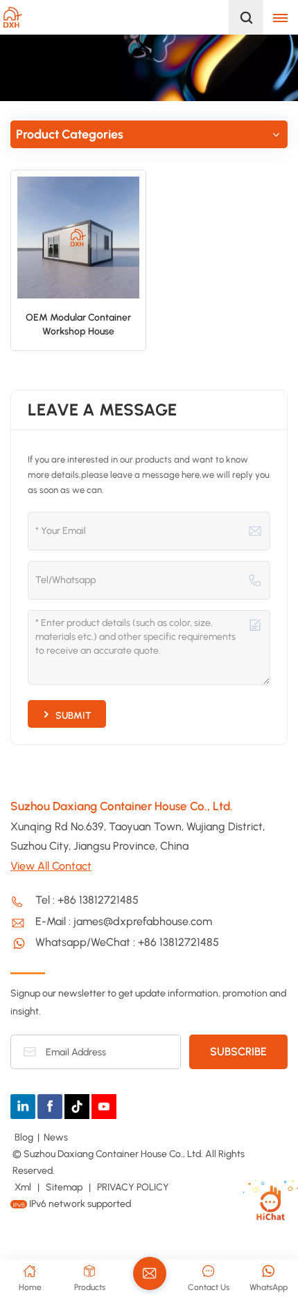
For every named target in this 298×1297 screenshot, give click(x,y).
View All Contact (50, 866)
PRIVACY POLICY (133, 1187)
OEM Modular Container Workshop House (78, 324)
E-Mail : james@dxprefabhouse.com (123, 921)
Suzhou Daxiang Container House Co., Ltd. (121, 806)
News (56, 1137)
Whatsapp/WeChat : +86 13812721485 (127, 942)
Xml (23, 1187)
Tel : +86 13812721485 (87, 899)
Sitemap (64, 1187)
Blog (24, 1137)
